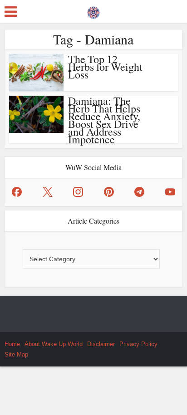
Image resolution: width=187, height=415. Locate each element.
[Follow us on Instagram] (78, 192)
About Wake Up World (54, 344)
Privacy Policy (138, 344)
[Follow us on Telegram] (139, 192)
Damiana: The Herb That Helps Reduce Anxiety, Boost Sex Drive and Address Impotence (104, 119)
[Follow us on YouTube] (170, 192)
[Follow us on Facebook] (17, 192)
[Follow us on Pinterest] (109, 192)
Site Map (16, 354)
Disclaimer (101, 344)
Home (12, 344)
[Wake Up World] (93, 10)
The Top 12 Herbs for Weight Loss (105, 67)
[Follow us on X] (48, 192)
